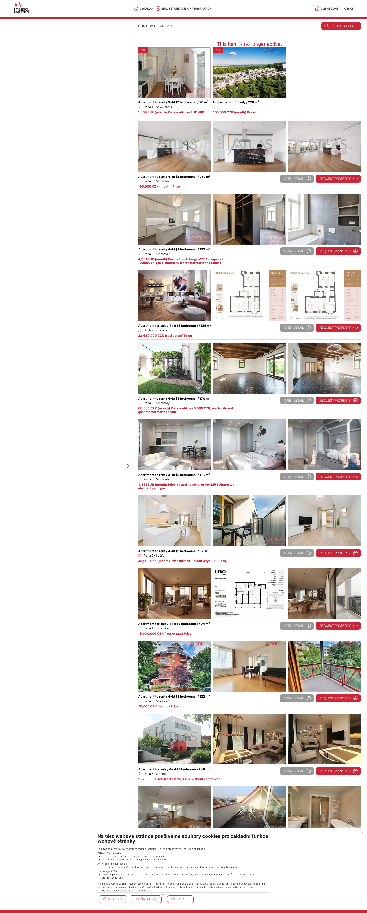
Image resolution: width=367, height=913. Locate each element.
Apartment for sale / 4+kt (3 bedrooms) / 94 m (174, 624)
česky (349, 8)
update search (344, 26)
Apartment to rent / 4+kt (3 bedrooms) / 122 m (174, 696)
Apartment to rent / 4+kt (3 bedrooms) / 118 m (174, 475)
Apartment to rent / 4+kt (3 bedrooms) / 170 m (174, 398)
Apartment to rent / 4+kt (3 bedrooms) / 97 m (173, 551)
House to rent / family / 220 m (236, 102)
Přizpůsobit (180, 899)
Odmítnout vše (146, 899)
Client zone (329, 8)
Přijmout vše (113, 899)
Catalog (146, 8)
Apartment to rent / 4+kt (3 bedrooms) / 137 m (174, 249)
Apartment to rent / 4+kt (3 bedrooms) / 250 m (174, 177)
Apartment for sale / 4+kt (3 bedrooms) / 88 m (174, 769)
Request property (335, 178)
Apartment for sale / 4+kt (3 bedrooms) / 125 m (174, 326)
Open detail (294, 178)
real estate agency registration (186, 8)
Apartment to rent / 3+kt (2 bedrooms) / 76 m (173, 102)
